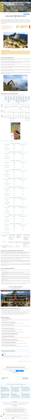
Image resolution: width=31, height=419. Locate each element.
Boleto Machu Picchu (15, 5)
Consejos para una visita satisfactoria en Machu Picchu (6, 28)
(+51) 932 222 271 (16, 372)
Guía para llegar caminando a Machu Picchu (4, 378)
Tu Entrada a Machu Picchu (4, 387)
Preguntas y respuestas (3, 29)
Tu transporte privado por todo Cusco (15, 387)
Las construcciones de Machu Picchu (5, 25)
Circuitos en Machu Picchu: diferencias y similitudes (25, 378)
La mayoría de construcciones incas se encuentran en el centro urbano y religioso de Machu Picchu (11, 69)
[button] (11, 371)
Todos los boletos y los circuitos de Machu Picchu (6, 26)
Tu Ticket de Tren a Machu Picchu (25, 387)
